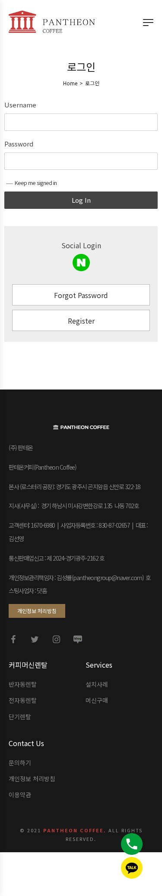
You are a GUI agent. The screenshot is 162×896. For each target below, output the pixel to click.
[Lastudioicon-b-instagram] (56, 639)
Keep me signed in (36, 183)
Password (18, 144)
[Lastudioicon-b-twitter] (34, 639)
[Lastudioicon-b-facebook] (13, 639)
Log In (81, 200)
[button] (37, 611)
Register (81, 320)
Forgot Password (81, 295)
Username (20, 105)
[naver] (81, 262)
